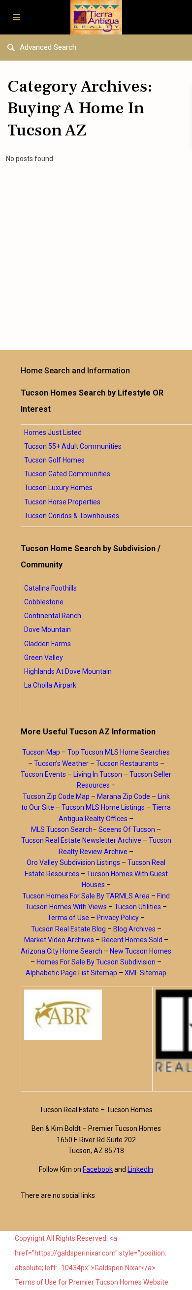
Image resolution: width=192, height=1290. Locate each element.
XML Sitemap (145, 973)
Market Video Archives (59, 940)
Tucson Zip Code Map (56, 796)
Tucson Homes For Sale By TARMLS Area (86, 896)
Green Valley (43, 658)
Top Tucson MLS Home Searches (118, 752)
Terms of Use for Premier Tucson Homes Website (91, 1282)
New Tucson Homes (140, 951)
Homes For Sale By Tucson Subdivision (96, 962)
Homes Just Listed (53, 432)
